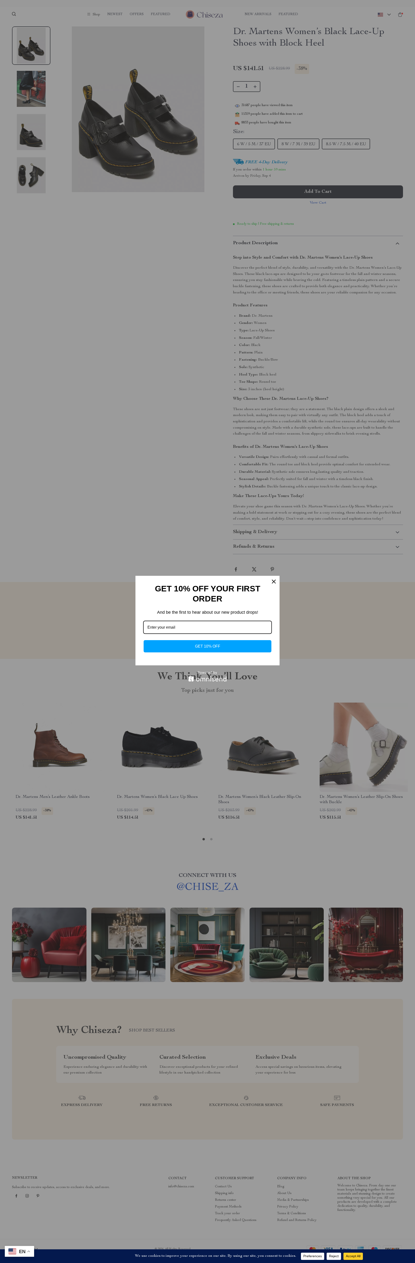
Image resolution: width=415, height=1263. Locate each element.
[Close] (274, 581)
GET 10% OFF (207, 646)
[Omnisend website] (207, 676)
